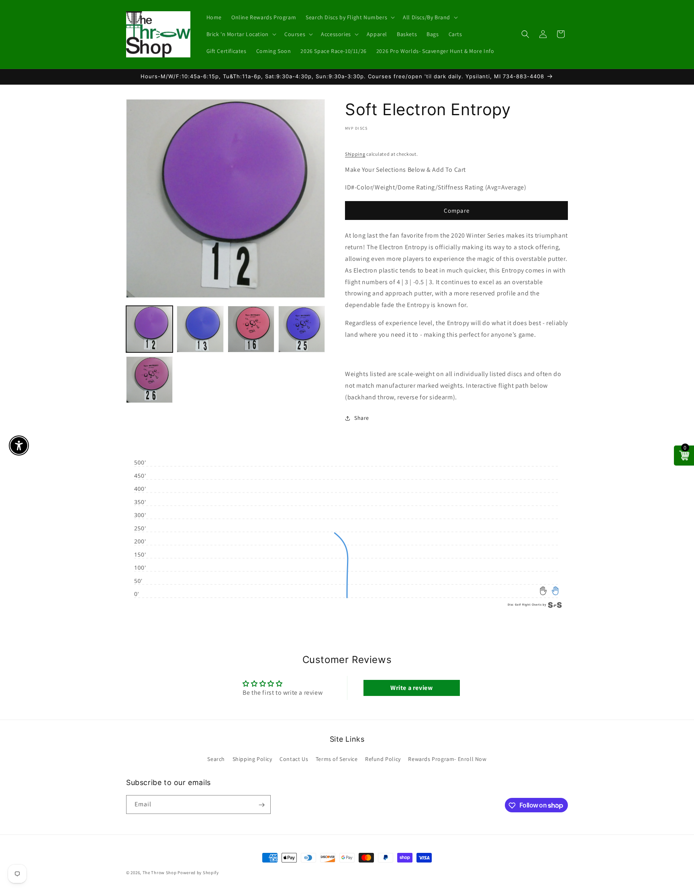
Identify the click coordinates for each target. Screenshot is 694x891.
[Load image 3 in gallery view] (251, 329)
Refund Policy (383, 758)
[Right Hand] (555, 591)
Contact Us (294, 758)
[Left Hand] (543, 591)
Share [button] (361, 417)
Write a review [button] (411, 688)
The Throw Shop (160, 872)
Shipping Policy (252, 758)
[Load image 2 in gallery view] (200, 329)
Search (216, 758)
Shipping (355, 154)
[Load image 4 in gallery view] (301, 329)
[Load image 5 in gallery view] (149, 379)
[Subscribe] (261, 804)
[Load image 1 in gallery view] (149, 329)
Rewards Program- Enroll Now (447, 758)
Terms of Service (337, 758)
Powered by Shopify (198, 872)
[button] (349, 17)
